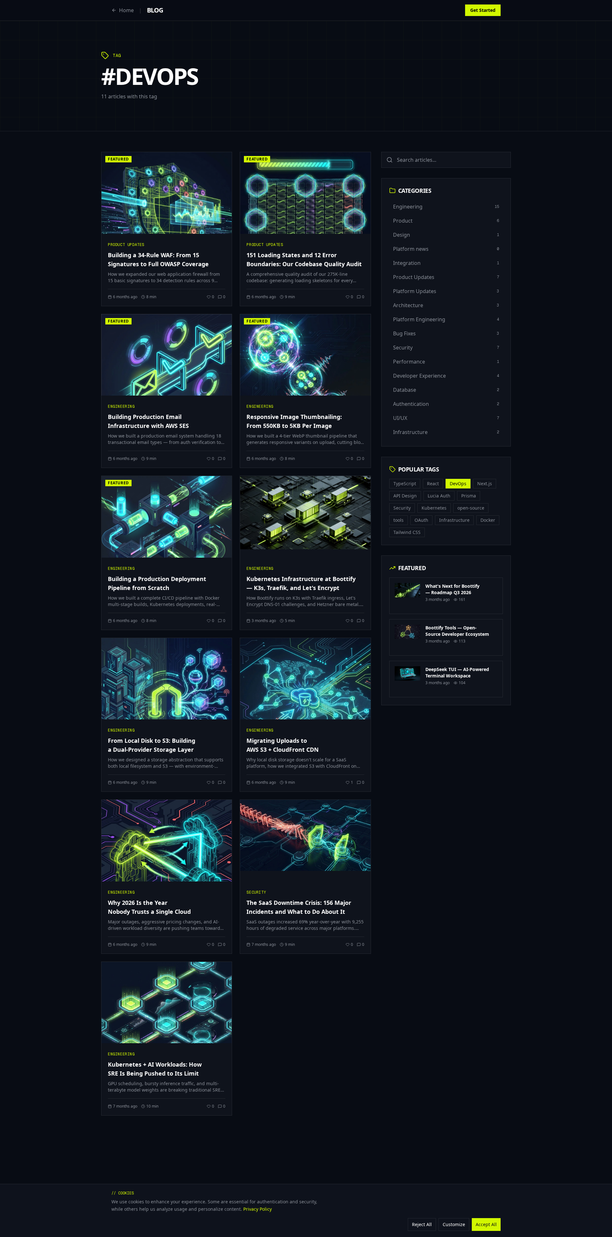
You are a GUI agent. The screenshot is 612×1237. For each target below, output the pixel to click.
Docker (487, 520)
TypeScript (404, 483)
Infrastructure (454, 520)
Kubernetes (434, 508)
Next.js (484, 483)
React (433, 483)
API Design (405, 496)
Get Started (482, 10)
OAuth (421, 520)
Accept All (486, 1224)
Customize (454, 1224)
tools (398, 520)
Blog (155, 10)
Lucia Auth (439, 496)
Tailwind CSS (407, 532)
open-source (470, 508)
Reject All (422, 1224)
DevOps (458, 483)
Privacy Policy (257, 1209)
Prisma (468, 496)
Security (402, 508)
